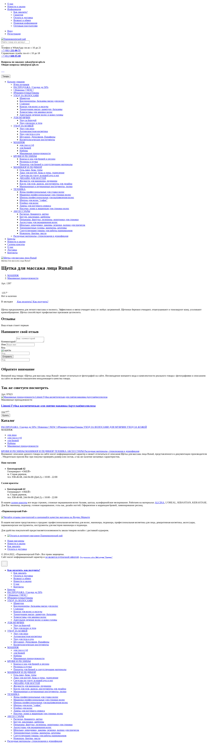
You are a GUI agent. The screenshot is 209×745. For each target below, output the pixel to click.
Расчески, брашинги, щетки (34, 214)
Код (3, 347)
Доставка (12, 250)
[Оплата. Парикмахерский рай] (35, 535)
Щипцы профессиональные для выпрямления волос (47, 197)
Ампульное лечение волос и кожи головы (41, 114)
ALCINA (159, 502)
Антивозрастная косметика (34, 131)
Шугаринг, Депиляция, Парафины (37, 137)
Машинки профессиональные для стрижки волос (45, 194)
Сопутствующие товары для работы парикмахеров (46, 230)
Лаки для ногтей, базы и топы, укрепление (42, 172)
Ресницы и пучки (29, 161)
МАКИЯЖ (19, 142)
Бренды (11, 239)
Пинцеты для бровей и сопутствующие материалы (46, 164)
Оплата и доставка (23, 17)
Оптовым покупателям (25, 26)
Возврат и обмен (22, 20)
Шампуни (25, 98)
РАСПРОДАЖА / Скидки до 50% (30, 87)
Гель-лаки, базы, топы (31, 170)
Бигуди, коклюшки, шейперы (35, 216)
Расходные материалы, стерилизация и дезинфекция (40, 236)
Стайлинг (25, 103)
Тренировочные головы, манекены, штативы (43, 227)
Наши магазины (15, 540)
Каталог (16, 81)
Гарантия (18, 14)
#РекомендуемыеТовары (26, 92)
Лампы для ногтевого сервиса (35, 205)
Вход (10, 31)
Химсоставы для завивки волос (36, 112)
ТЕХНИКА (19, 189)
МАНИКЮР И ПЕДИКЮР (27, 167)
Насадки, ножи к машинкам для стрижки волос (44, 208)
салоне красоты (19, 502)
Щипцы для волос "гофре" (33, 200)
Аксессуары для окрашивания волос (39, 222)
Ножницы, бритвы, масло (33, 233)
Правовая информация (25, 23)
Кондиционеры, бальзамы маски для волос (42, 101)
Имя (3, 344)
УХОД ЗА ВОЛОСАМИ (26, 95)
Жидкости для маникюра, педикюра (38, 181)
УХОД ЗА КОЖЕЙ (23, 125)
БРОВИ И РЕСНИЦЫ (25, 156)
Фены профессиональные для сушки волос (42, 192)
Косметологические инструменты (37, 139)
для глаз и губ (27, 145)
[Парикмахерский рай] (13, 39)
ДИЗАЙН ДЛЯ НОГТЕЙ (33, 178)
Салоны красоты (16, 244)
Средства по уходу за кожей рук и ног (39, 175)
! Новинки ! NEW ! (23, 90)
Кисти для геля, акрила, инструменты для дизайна (46, 183)
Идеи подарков (21, 84)
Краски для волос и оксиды (34, 106)
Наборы (24, 150)
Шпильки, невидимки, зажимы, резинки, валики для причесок (52, 225)
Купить (5, 415)
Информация (14, 9)
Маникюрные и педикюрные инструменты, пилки (46, 186)
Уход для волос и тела (31, 123)
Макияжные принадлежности (35, 153)
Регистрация (14, 33)
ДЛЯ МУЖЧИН (21, 117)
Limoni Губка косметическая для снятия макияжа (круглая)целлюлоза (48, 405)
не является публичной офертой (62, 557)
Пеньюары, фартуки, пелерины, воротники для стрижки (49, 219)
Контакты (12, 252)
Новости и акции (16, 241)
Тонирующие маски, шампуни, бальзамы (41, 109)
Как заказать (13, 546)
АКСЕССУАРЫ (21, 211)
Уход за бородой (28, 120)
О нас (10, 3)
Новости (16, 6)
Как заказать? (20, 12)
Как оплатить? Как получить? (32, 301)
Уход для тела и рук (30, 134)
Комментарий (8, 341)
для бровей (25, 148)
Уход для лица (27, 128)
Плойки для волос (29, 203)
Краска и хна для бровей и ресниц (37, 159)
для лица (12, 435)
